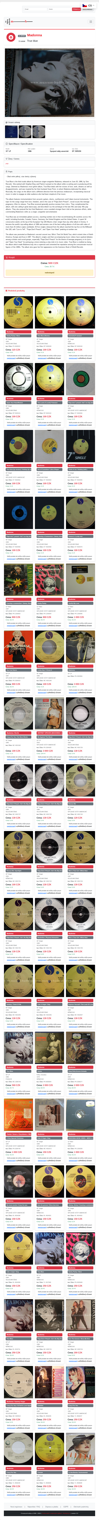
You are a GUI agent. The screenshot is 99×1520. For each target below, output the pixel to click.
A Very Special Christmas (15, 1138)
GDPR (65, 1507)
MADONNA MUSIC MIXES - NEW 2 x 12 (80, 1138)
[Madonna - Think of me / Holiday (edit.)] (80, 446)
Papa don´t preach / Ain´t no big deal (80, 402)
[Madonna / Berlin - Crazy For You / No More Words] (18, 713)
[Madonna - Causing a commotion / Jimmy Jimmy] (18, 580)
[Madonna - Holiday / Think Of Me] (18, 981)
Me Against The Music (45, 737)
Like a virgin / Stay (13, 1272)
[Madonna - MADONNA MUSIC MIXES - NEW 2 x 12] (80, 1115)
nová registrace (87, 9)
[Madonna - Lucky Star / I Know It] (49, 647)
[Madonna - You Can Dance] (18, 647)
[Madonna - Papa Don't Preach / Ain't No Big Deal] (80, 713)
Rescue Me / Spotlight (14, 870)
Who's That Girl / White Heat (78, 870)
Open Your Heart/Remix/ (15, 402)
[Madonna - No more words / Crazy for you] (18, 1181)
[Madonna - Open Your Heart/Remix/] (18, 379)
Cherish (40, 1472)
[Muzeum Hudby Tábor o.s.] (19, 21)
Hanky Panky (42, 603)
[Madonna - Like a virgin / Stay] (18, 1248)
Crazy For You (73, 1405)
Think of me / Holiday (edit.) (77, 469)
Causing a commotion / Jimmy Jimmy (19, 603)
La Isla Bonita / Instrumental (78, 1472)
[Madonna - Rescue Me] (80, 780)
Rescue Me (72, 804)
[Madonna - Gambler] (49, 1382)
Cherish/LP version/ (75, 336)
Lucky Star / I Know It (45, 670)
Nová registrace (16, 1507)
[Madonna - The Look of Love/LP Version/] (49, 379)
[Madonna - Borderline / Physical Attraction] (49, 914)
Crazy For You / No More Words (17, 737)
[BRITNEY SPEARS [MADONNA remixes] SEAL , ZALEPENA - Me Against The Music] (49, 713)
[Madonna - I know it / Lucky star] (80, 513)
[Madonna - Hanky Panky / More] (18, 312)
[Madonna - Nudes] (49, 1048)
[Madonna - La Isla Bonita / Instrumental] (80, 1449)
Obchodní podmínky (81, 1507)
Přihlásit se (76, 9)
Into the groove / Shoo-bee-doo (48, 1205)
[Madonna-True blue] (49, 82)
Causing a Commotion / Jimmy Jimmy (50, 536)
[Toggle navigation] (91, 22)
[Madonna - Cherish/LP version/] (80, 312)
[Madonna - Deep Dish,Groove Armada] (80, 1048)
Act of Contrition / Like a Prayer (48, 469)
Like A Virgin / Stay (44, 1004)
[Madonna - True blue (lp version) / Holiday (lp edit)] (18, 446)
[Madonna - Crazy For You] (80, 1382)
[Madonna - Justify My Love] (80, 580)
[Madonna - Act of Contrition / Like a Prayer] (49, 446)
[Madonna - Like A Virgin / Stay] (49, 981)
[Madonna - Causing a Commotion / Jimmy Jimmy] (49, 513)
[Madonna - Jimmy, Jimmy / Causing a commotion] (80, 1181)
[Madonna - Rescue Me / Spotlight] (18, 847)
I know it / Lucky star (75, 536)
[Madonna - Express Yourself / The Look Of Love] (80, 981)
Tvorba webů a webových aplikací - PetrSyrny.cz (56, 1513)
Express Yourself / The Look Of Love (80, 1004)
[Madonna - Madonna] (80, 647)
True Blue (10, 1071)
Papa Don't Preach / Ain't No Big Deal (80, 737)
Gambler (40, 1405)
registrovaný (11, 358)
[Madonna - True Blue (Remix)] (49, 312)
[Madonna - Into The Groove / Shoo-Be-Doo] (80, 1315)
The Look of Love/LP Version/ (47, 402)
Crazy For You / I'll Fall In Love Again (19, 1405)
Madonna (71, 670)
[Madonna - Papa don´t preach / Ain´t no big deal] (80, 379)
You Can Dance (12, 670)
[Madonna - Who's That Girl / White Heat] (80, 847)
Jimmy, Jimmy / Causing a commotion (80, 1205)
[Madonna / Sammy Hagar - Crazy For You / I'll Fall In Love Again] (18, 1382)
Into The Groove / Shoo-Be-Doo (79, 1339)
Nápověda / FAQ (34, 1507)
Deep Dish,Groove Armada (77, 1071)
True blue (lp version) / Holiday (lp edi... (19, 469)
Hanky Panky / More (13, 336)
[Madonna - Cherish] (49, 1449)
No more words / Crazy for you (17, 1205)
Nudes (40, 1071)
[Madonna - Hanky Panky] (49, 580)
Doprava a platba (51, 1507)
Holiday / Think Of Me (14, 1004)
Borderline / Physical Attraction (48, 937)
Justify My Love (73, 603)
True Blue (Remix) (44, 336)
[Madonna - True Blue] (18, 1048)
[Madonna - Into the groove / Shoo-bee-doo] (49, 1181)
